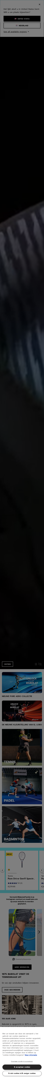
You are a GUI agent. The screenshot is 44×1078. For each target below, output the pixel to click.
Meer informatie (31, 1055)
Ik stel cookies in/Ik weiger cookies (22, 1073)
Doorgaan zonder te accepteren (22, 1061)
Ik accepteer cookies (22, 1067)
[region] (22, 1052)
